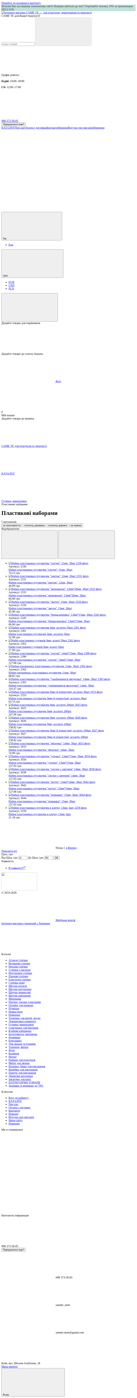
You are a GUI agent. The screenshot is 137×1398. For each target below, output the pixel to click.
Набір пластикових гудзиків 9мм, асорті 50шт (36, 646)
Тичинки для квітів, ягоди (24, 1018)
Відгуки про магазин (80, 127)
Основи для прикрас (21, 1005)
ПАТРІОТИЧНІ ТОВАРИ (24, 1082)
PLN (11, 288)
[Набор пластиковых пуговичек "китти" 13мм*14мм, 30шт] (72, 782)
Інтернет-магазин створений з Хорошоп (25, 923)
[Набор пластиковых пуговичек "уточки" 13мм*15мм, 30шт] (72, 756)
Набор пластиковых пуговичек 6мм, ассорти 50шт (39, 634)
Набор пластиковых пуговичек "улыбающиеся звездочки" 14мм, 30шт (51, 685)
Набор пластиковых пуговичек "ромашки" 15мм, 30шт (42, 801)
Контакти (52, 127)
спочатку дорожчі (57, 525)
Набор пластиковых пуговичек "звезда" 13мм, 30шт (40, 608)
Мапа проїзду (9, 1366)
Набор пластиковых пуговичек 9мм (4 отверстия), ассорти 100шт (48, 736)
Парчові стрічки (18, 976)
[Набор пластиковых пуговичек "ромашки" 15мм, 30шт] (72, 795)
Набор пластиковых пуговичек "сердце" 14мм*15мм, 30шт (44, 659)
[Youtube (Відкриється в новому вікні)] (28, 182)
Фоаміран (14, 1037)
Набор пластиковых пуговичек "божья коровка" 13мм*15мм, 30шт (49, 621)
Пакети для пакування (22, 1072)
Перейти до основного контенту (21, 2)
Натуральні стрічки (20, 973)
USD (11, 285)
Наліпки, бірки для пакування (27, 1066)
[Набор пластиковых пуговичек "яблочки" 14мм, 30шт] (72, 743)
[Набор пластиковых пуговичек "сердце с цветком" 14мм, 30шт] (72, 769)
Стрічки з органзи (20, 969)
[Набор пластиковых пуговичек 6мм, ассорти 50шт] (72, 627)
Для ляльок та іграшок (22, 1043)
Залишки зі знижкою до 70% (26, 1085)
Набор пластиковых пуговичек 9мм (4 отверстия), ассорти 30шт (48, 698)
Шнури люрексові (20, 992)
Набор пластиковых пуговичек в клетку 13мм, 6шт (40, 814)
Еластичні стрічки (20, 979)
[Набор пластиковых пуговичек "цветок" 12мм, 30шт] (72, 576)
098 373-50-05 (9, 120)
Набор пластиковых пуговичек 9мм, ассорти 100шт (40, 724)
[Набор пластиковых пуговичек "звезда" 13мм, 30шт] (72, 602)
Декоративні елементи (22, 1021)
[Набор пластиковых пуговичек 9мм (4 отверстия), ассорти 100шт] (72, 730)
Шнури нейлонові (20, 995)
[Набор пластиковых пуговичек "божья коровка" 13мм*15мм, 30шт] (72, 614)
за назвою (76, 525)
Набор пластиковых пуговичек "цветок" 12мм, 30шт (41, 582)
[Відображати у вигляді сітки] (29, 544)
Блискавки (15, 1040)
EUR (11, 282)
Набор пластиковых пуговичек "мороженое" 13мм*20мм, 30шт (47, 595)
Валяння (14, 1053)
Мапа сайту (16, 1120)
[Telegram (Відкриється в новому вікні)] (81, 182)
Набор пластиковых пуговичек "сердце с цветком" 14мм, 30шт (47, 775)
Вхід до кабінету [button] (19, 1097)
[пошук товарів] (63, 32)
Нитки (13, 1056)
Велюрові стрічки (19, 963)
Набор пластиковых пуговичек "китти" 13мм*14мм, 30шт (44, 788)
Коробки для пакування (23, 1069)
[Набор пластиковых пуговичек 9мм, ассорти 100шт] (72, 717)
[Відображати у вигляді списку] (87, 544)
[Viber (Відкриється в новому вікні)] (28, 210)
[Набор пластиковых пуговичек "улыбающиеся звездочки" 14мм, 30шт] (72, 679)
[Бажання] (68, 338)
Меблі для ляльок (19, 1063)
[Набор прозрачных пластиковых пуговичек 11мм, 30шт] (72, 666)
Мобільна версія (65, 920)
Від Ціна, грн (9, 857)
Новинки (99, 127)
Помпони (14, 1014)
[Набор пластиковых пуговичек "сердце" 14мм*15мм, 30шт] (72, 653)
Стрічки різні (17, 982)
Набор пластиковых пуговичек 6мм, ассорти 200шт (40, 711)
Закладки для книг (20, 1079)
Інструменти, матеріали (23, 1034)
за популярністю (12, 525)
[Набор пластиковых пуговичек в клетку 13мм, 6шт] (72, 807)
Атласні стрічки (18, 960)
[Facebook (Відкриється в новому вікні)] (81, 155)
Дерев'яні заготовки (21, 1076)
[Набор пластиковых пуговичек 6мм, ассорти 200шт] (72, 705)
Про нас (20, 127)
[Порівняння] (29, 307)
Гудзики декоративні (21, 1024)
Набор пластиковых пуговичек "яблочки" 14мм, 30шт (41, 749)
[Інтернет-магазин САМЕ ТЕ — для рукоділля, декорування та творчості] (19, 889)
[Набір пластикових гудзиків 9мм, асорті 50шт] (72, 640)
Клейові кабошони (20, 1031)
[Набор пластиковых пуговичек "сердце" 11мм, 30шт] (72, 563)
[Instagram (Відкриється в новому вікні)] (28, 155)
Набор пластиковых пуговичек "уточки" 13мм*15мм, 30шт (45, 762)
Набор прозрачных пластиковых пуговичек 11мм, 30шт (42, 672)
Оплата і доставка (35, 127)
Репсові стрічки (18, 966)
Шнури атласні (18, 985)
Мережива (15, 998)
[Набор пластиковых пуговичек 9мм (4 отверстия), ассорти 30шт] (72, 692)
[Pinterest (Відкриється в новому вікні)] (81, 210)
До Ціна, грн (35, 857)
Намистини (16, 1011)
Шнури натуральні (20, 989)
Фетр (12, 1050)
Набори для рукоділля (22, 1059)
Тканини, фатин (18, 1047)
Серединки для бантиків (23, 1027)
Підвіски (14, 1008)
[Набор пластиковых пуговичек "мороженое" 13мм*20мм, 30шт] (72, 589)
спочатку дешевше (34, 525)
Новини (63, 127)
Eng (11, 244)
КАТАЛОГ (8, 127)
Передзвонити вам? (13, 124)
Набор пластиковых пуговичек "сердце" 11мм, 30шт (40, 569)
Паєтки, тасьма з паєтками (25, 1002)
